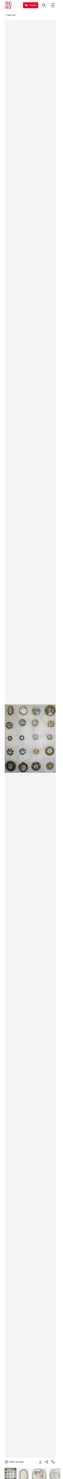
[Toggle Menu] (53, 5)
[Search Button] (44, 5)
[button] (30, 738)
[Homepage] (8, 5)
